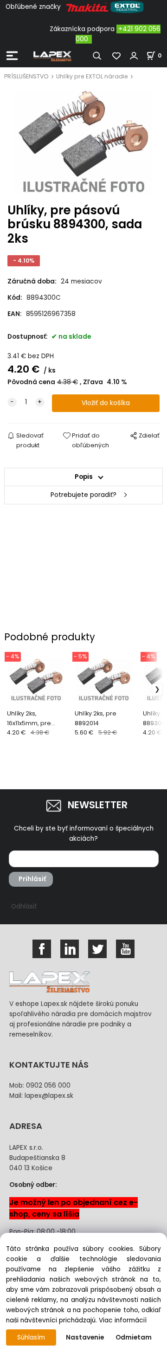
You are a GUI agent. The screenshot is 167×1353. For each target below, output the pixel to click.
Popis (84, 476)
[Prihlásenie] (134, 55)
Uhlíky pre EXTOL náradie (92, 76)
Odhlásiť (24, 906)
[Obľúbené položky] (117, 55)
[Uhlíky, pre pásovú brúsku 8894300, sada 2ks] (83, 142)
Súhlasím (31, 1337)
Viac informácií (123, 1320)
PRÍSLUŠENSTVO (26, 76)
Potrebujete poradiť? (83, 494)
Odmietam (134, 1337)
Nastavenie (85, 1337)
